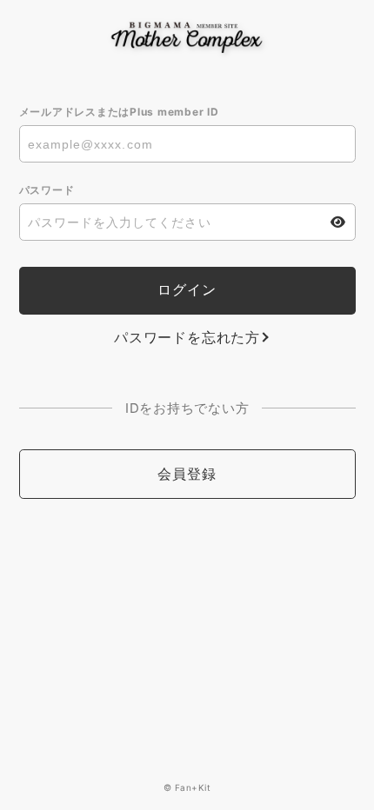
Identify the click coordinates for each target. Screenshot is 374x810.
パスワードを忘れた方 (187, 337)
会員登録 (186, 473)
